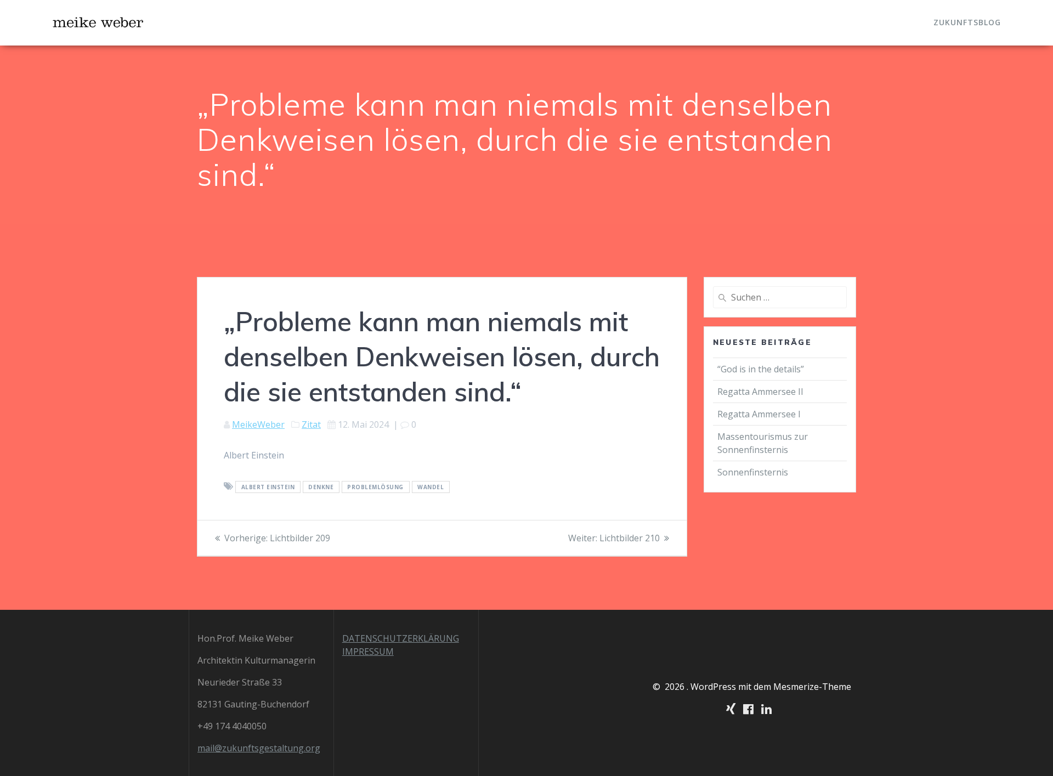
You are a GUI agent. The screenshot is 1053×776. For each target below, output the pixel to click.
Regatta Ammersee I (759, 414)
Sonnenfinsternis (752, 472)
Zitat (311, 424)
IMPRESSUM (368, 651)
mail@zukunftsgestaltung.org (258, 748)
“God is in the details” (761, 369)
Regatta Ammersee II (760, 392)
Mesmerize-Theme (812, 687)
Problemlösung (375, 487)
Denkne (320, 487)
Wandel (430, 487)
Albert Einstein (268, 487)
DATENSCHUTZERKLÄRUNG (400, 638)
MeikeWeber (258, 424)
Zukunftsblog (967, 22)
